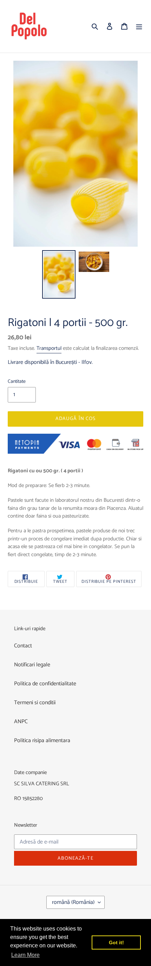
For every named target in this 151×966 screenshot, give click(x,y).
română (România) (73, 902)
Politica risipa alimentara (42, 740)
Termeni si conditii (34, 702)
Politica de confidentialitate (45, 683)
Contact (23, 646)
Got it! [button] (116, 942)
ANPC (21, 721)
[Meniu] (139, 26)
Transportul (49, 348)
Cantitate (17, 381)
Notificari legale (32, 664)
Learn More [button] (25, 955)
